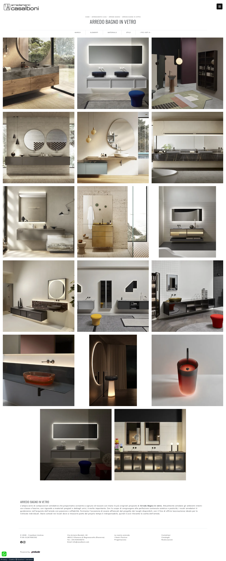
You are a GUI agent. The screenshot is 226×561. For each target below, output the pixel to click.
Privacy (4, 559)
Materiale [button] (112, 32)
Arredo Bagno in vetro (131, 17)
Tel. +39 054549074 (75, 540)
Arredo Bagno (114, 17)
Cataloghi (165, 537)
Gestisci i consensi (25, 559)
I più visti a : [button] (145, 32)
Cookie (12, 559)
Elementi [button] (94, 32)
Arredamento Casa (99, 17)
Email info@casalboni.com (78, 542)
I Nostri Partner (120, 537)
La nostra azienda (122, 535)
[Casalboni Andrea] (21, 7)
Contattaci (166, 535)
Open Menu (219, 6)
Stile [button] (128, 32)
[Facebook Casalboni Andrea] (21, 542)
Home (87, 17)
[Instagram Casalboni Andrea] (24, 542)
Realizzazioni (167, 540)
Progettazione (120, 540)
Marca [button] (78, 32)
